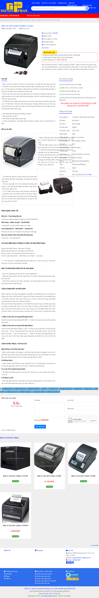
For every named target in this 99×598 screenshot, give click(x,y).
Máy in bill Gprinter (11, 392)
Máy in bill (44, 389)
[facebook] (67, 563)
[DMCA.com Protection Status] (72, 579)
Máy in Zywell (77, 389)
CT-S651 (89, 174)
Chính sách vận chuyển (44, 574)
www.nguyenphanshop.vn (49, 596)
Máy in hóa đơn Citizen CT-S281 (83, 476)
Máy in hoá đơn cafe (33, 389)
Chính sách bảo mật (43, 583)
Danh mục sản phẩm (9, 16)
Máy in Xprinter (53, 389)
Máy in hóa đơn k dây (53, 392)
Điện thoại (70, 408)
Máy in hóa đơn (7, 389)
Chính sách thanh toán (43, 578)
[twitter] (70, 563)
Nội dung (37, 400)
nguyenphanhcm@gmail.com (81, 557)
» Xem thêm (95, 545)
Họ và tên (70, 400)
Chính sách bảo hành (43, 576)
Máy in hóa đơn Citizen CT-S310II (15, 525)
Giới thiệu (36, 3)
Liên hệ (70, 550)
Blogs (7, 576)
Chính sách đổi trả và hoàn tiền (46, 581)
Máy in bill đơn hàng (65, 389)
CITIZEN (55, 33)
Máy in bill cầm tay (38, 392)
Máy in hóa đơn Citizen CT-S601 (49, 476)
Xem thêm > (46, 48)
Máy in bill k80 (88, 389)
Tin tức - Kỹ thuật (49, 3)
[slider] (45, 420)
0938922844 (76, 560)
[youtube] (73, 563)
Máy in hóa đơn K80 (25, 392)
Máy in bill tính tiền (19, 389)
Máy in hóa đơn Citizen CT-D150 (15, 476)
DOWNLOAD (62, 3)
